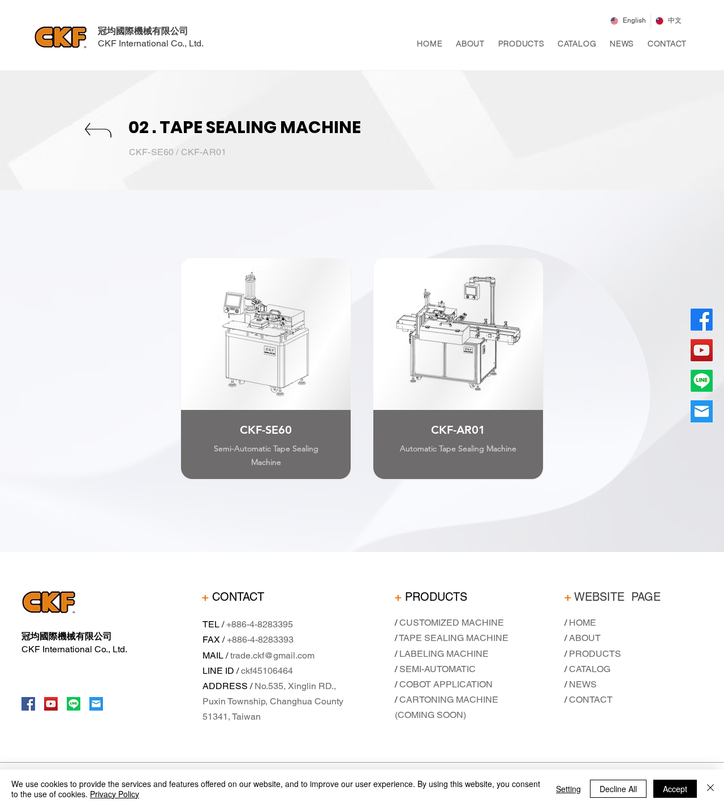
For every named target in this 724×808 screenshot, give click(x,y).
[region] (266, 385)
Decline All (618, 788)
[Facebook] (28, 704)
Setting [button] (568, 788)
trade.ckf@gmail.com (272, 655)
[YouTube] (51, 704)
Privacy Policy (114, 794)
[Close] (710, 789)
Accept (675, 788)
